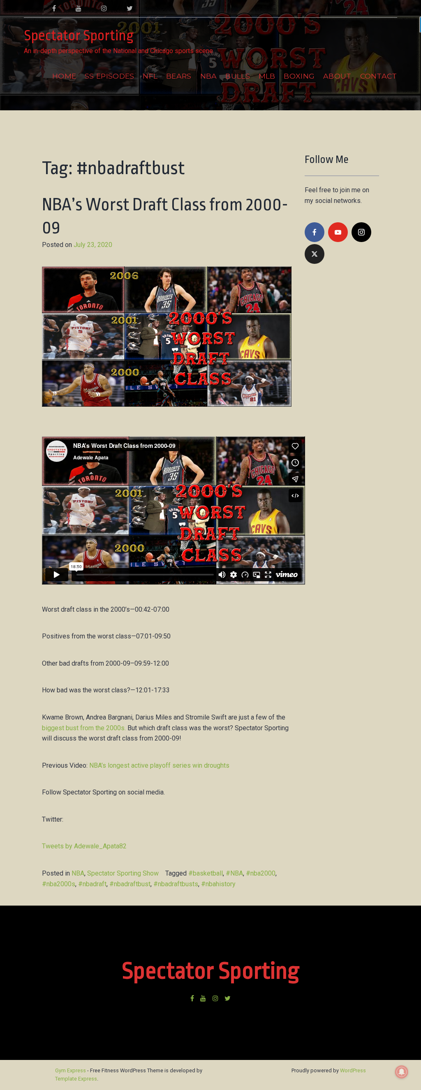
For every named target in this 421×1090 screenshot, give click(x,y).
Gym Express (70, 1070)
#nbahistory (218, 884)
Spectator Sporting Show (123, 873)
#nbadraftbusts (175, 884)
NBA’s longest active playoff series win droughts (159, 765)
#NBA (234, 873)
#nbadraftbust (129, 884)
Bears (179, 76)
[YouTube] (338, 232)
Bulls (237, 76)
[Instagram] (361, 232)
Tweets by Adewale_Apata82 (84, 846)
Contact (378, 76)
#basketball (205, 873)
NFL (150, 76)
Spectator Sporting (79, 36)
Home (64, 76)
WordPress (353, 1070)
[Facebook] (314, 232)
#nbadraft (92, 884)
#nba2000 (260, 873)
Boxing (299, 76)
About (337, 76)
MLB (267, 76)
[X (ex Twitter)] (314, 254)
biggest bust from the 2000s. (84, 728)
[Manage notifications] (401, 1071)
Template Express (76, 1079)
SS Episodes (109, 76)
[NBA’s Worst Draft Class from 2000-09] (166, 431)
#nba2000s (58, 884)
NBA (208, 76)
